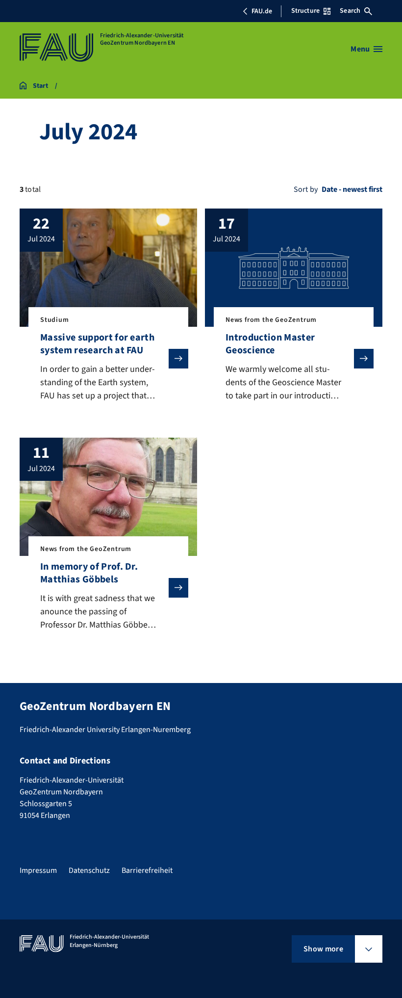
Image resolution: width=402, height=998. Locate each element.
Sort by (306, 189)
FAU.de (261, 11)
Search (350, 11)
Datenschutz (89, 870)
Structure (305, 11)
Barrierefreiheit (147, 870)
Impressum (38, 870)
